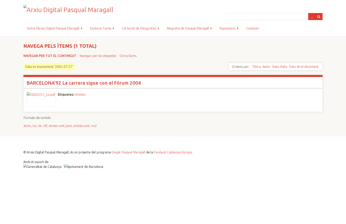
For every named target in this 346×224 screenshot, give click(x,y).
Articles (80, 94)
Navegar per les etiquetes (97, 56)
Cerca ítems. (128, 56)
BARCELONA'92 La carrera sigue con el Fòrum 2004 (84, 83)
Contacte (252, 28)
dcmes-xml (56, 126)
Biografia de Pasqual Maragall (188, 28)
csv (34, 126)
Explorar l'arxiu (100, 28)
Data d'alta (279, 66)
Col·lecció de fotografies (139, 28)
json (69, 126)
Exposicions (227, 28)
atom (27, 126)
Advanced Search (311, 16)
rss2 (94, 126)
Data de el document (304, 66)
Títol (255, 66)
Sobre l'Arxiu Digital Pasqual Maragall (53, 28)
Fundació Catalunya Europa (173, 152)
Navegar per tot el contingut (49, 56)
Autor (267, 66)
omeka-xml (81, 126)
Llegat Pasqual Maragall (128, 152)
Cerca (319, 16)
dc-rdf (42, 126)
